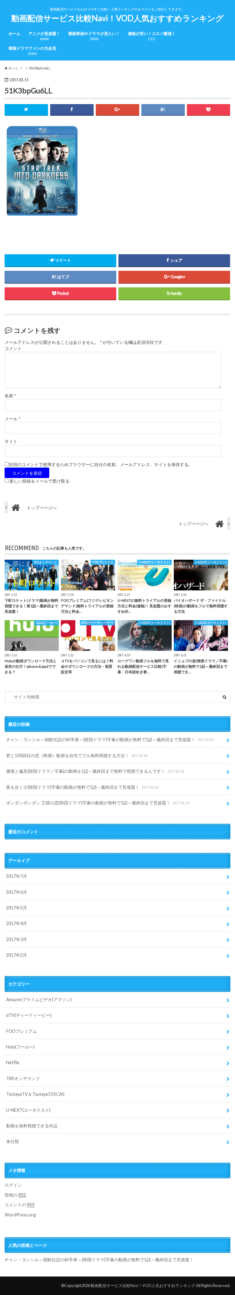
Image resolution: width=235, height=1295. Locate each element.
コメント (13, 348)
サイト (11, 441)
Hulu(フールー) (20, 1046)
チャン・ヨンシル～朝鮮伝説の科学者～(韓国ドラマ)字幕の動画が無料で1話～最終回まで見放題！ (110, 739)
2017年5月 (16, 907)
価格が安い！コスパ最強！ (152, 36)
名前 (10, 395)
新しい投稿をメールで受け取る (39, 481)
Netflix (12, 1062)
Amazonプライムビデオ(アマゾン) (39, 999)
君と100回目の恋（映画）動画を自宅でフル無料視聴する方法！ (77, 755)
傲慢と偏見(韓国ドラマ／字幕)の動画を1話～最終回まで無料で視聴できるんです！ (95, 771)
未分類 (12, 1141)
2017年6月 (16, 892)
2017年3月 (16, 939)
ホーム (15, 33)
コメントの (20, 1204)
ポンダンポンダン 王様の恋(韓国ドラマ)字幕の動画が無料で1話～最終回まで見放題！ (97, 802)
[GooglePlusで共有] (117, 109)
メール (12, 418)
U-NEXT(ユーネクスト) (28, 1110)
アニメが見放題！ (44, 36)
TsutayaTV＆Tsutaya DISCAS (35, 1094)
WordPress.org (20, 1214)
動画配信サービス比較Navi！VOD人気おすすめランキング (117, 18)
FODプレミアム (21, 1031)
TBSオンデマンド (23, 1078)
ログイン (13, 1185)
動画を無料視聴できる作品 (32, 1125)
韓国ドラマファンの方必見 (32, 51)
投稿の (15, 1194)
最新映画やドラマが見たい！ (94, 36)
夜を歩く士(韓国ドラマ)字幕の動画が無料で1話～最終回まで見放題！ (82, 787)
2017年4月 (16, 923)
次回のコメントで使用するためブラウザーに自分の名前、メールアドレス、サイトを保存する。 (101, 464)
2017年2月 (16, 955)
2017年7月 (16, 876)
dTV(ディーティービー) (28, 1015)
